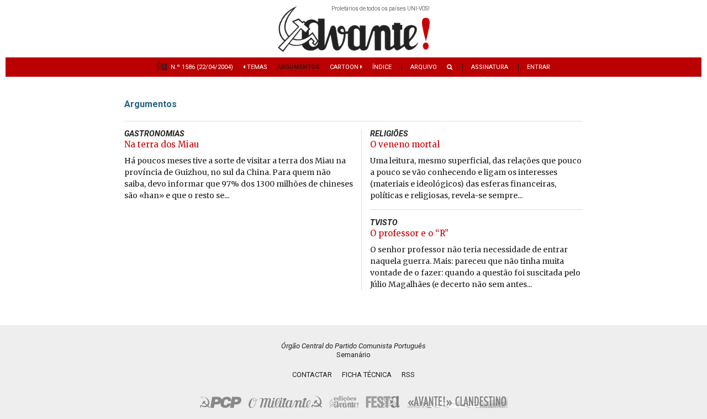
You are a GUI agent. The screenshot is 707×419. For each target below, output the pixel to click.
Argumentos (298, 67)
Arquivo (423, 67)
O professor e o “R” (409, 233)
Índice (382, 67)
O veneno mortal (405, 144)
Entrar (538, 67)
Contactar (312, 374)
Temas (256, 67)
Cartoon (345, 67)
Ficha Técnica (367, 374)
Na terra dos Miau (161, 144)
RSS (408, 374)
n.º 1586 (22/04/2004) (202, 67)
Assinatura (489, 67)
